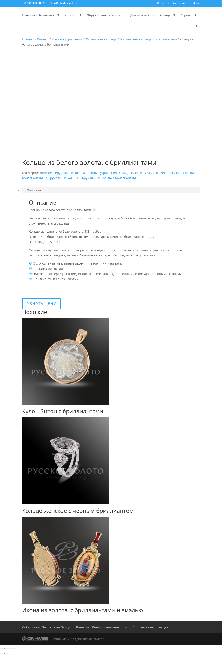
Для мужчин (139, 15)
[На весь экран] (6, 648)
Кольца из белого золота (162, 173)
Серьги (186, 15)
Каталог (71, 15)
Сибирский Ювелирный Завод (46, 627)
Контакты (179, 3)
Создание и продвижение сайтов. (78, 639)
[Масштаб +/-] (1, 648)
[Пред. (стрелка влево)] (1, 653)
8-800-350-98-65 (34, 3)
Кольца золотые (131, 173)
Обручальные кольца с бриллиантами (148, 39)
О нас (160, 3)
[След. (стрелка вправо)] (6, 653)
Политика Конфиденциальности (101, 627)
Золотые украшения (67, 39)
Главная (28, 39)
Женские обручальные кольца (62, 173)
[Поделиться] (10, 648)
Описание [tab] (34, 190)
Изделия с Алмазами (38, 15)
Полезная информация (150, 627)
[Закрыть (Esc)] (14, 648)
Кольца (165, 15)
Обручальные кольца (103, 15)
